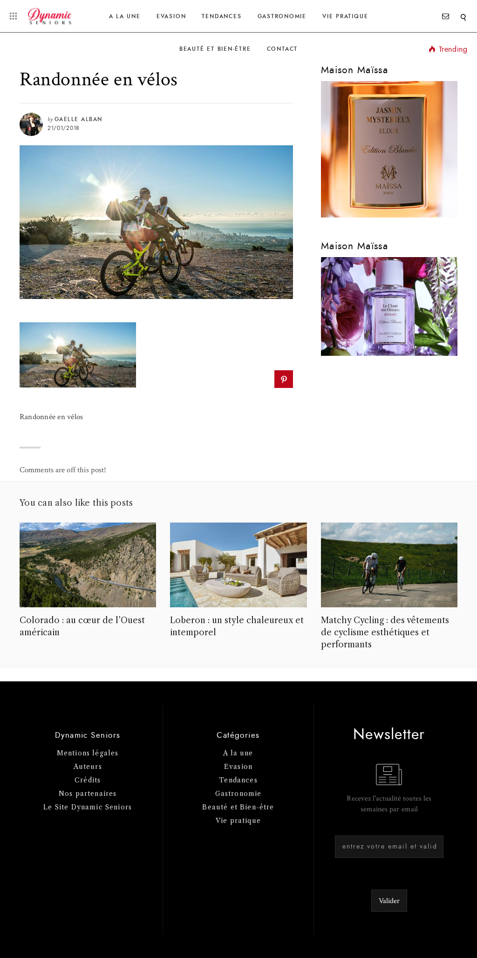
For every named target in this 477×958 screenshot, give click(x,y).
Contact (282, 49)
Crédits (88, 780)
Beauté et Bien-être (215, 49)
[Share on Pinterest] (283, 379)
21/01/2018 (64, 128)
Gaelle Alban (78, 119)
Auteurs (88, 766)
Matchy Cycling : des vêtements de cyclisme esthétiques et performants (385, 632)
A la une (125, 16)
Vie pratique (238, 820)
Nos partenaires (88, 793)
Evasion (171, 16)
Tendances (221, 16)
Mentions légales (88, 753)
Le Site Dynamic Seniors (87, 807)
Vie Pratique (345, 16)
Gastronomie (282, 16)
